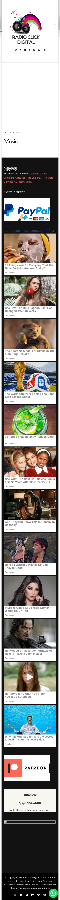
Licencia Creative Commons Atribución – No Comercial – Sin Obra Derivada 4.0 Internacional (28, 177)
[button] (53, 893)
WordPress (44, 888)
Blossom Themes (18, 888)
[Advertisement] (30, 95)
